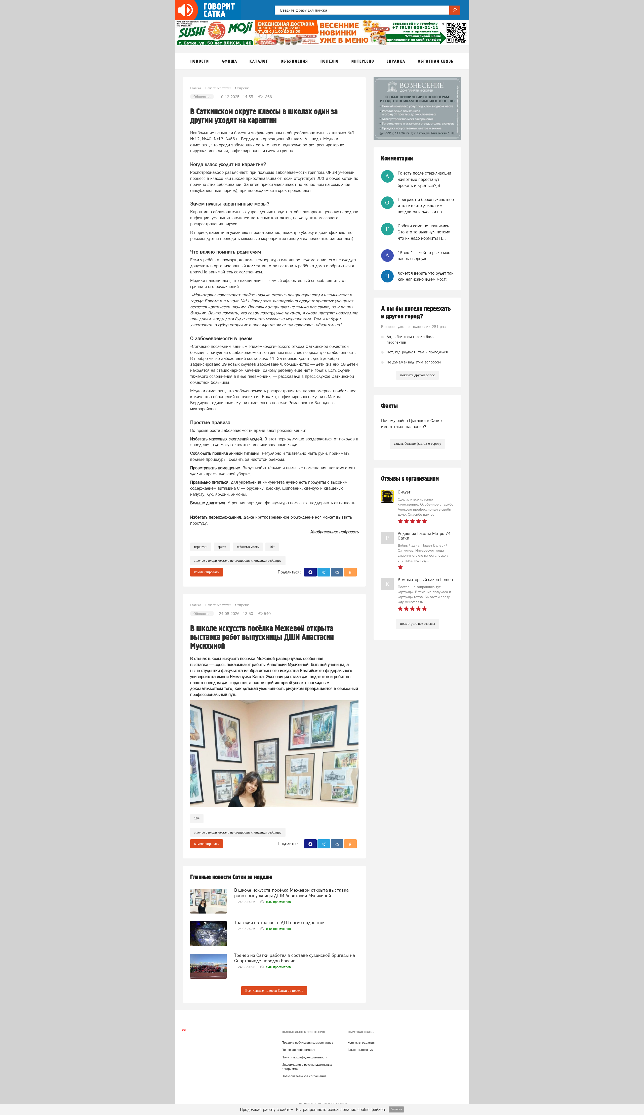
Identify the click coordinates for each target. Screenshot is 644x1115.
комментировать (206, 572)
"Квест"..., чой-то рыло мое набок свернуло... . (424, 255)
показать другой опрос (417, 375)
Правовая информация (298, 1050)
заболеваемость (248, 547)
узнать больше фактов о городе (417, 443)
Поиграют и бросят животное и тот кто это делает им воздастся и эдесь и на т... (426, 205)
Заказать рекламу (360, 1050)
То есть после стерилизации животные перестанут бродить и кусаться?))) (424, 179)
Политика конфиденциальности (305, 1057)
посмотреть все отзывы (417, 624)
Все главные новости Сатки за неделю (274, 991)
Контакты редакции (362, 1042)
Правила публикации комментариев (307, 1042)
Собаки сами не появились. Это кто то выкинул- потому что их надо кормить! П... (424, 232)
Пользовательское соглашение (304, 1076)
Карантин (200, 547)
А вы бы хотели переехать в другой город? (416, 312)
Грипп (222, 547)
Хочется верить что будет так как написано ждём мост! (426, 276)
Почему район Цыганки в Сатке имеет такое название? (411, 423)
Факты (389, 406)
